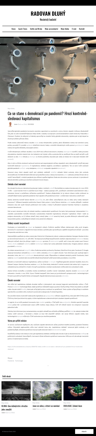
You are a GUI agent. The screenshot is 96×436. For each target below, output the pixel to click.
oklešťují (53, 172)
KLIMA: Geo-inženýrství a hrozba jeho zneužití (14, 407)
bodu (36, 142)
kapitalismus (25, 166)
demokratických (57, 330)
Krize (20, 157)
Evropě (53, 262)
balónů (26, 244)
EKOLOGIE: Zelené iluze (72, 405)
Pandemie (11, 361)
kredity (24, 289)
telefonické (79, 239)
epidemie (30, 145)
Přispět (84, 432)
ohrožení (65, 276)
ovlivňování (29, 255)
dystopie (20, 316)
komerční (28, 250)
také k (23, 255)
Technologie (19, 361)
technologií (39, 244)
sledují (10, 305)
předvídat (51, 253)
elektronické (55, 241)
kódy (71, 311)
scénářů (52, 188)
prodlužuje (18, 246)
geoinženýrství (79, 145)
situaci (30, 227)
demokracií (61, 168)
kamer (10, 244)
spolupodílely (50, 296)
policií (66, 175)
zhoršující (32, 157)
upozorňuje (38, 200)
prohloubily (66, 302)
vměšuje (83, 333)
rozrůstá (22, 168)
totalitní (42, 302)
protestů (10, 159)
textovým (39, 241)
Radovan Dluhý (22, 124)
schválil (51, 216)
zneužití (15, 258)
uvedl (38, 264)
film (87, 211)
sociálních (33, 253)
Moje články (65, 28)
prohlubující (40, 168)
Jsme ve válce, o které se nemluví (46, 405)
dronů (14, 244)
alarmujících (67, 151)
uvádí (68, 202)
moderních (16, 287)
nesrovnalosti (81, 271)
